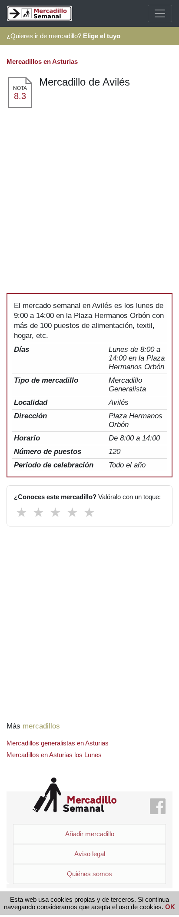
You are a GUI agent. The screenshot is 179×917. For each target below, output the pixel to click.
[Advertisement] (89, 202)
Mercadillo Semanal (74, 795)
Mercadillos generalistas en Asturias (58, 743)
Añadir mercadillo (89, 834)
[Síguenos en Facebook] (158, 806)
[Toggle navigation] (160, 13)
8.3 (20, 96)
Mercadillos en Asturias (42, 61)
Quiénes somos (89, 873)
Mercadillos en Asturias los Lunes (54, 754)
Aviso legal (89, 853)
